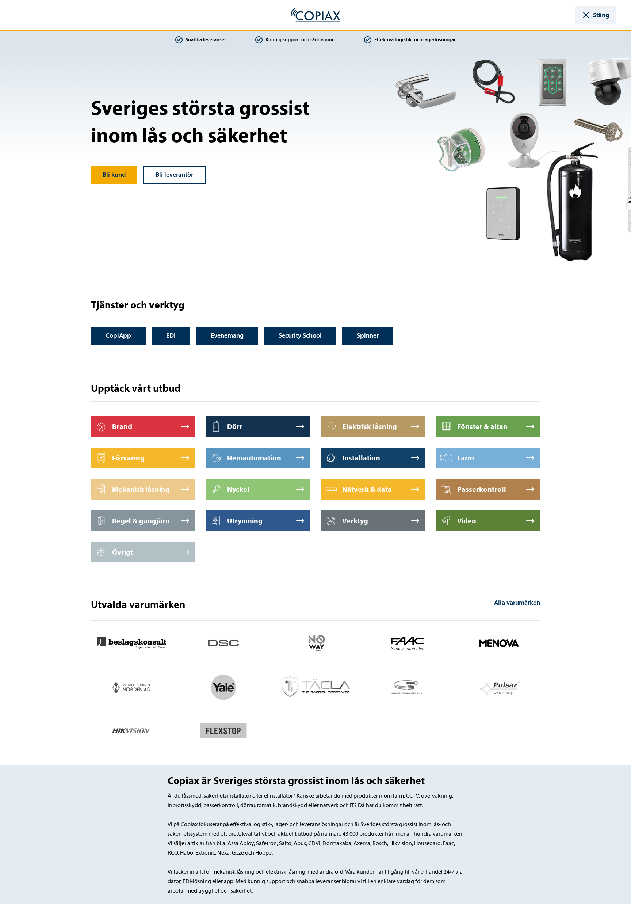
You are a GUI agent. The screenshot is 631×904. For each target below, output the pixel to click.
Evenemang (227, 335)
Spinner (368, 335)
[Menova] (499, 642)
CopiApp (118, 335)
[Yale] (223, 686)
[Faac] (407, 642)
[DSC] (223, 642)
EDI (171, 335)
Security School (300, 335)
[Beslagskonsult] (131, 642)
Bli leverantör (174, 174)
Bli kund (114, 174)
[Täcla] (315, 686)
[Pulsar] (499, 686)
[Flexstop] (223, 730)
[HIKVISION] (131, 730)
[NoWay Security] (315, 642)
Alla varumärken (517, 602)
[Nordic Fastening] (407, 686)
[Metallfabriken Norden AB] (131, 686)
